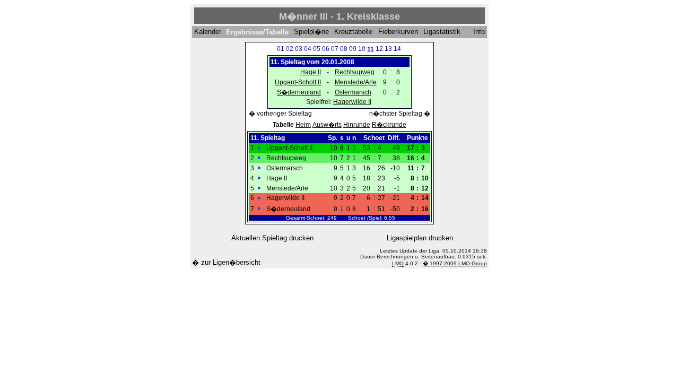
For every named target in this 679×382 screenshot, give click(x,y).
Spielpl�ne (311, 32)
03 (298, 49)
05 (316, 49)
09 (352, 49)
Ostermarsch (353, 92)
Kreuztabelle (353, 32)
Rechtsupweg (355, 72)
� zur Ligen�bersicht (226, 262)
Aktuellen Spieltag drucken (272, 238)
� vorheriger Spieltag (280, 113)
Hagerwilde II (352, 102)
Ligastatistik (441, 32)
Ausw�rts (327, 124)
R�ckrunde (389, 124)
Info (479, 32)
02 (289, 49)
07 (334, 49)
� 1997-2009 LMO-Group (455, 263)
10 (361, 49)
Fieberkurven (398, 32)
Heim (303, 124)
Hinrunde (356, 124)
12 (379, 49)
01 (280, 49)
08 (343, 49)
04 (307, 49)
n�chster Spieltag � (399, 113)
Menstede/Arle (356, 82)
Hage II (310, 72)
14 (397, 49)
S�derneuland (299, 92)
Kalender (207, 32)
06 (325, 49)
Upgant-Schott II (298, 82)
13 (388, 49)
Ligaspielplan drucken (420, 238)
